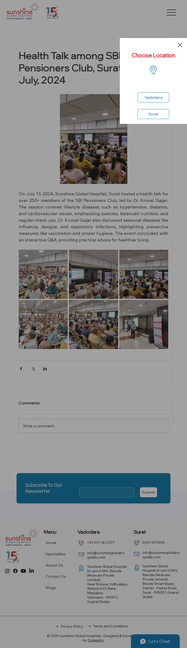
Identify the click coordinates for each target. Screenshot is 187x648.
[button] (180, 45)
